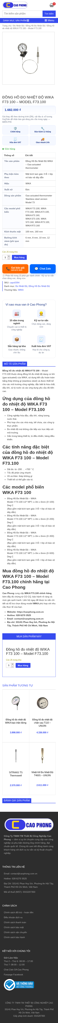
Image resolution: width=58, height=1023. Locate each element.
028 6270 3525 (19, 878)
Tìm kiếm (49, 13)
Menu (50, 20)
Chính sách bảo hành (14, 937)
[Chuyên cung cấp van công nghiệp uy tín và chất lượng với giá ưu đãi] (15, 4)
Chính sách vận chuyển (15, 932)
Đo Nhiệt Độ (18, 26)
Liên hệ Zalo (43, 956)
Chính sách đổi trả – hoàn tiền (18, 912)
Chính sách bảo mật (14, 927)
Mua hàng (19, 257)
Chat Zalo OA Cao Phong (16, 969)
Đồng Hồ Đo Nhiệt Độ (35, 26)
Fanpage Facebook (13, 974)
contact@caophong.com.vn (24, 873)
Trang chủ (6, 26)
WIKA (21, 290)
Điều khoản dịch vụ (13, 917)
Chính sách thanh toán (15, 922)
